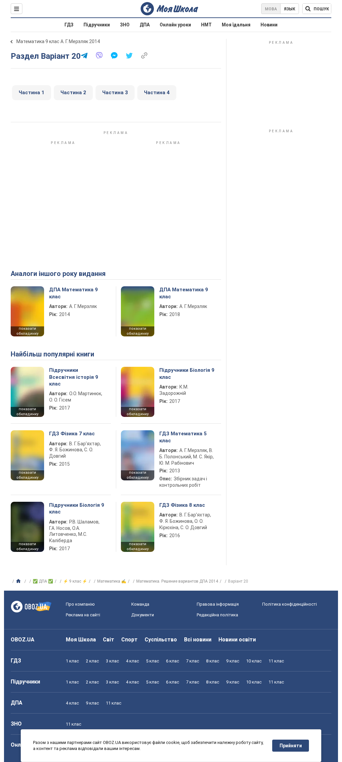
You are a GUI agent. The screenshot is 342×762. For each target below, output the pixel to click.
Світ (108, 639)
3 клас (112, 660)
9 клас (232, 660)
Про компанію (80, 604)
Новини (269, 24)
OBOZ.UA (22, 639)
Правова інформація (218, 604)
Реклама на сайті (83, 614)
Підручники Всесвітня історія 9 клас (73, 377)
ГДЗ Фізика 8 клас (182, 505)
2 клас (92, 660)
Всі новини (197, 639)
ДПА (145, 24)
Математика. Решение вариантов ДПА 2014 (177, 581)
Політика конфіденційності (289, 604)
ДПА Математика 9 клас (73, 293)
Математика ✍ (111, 581)
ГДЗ (68, 24)
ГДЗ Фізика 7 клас (72, 434)
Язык (289, 9)
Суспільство (161, 639)
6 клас (172, 660)
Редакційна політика (217, 614)
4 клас (132, 660)
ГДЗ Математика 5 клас (183, 437)
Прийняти (291, 745)
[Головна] (19, 581)
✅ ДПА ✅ (43, 581)
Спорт (129, 639)
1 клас (72, 660)
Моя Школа (81, 639)
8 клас (212, 660)
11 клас (276, 660)
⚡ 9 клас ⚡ (75, 581)
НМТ (206, 24)
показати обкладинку (27, 331)
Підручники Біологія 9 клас (186, 373)
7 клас (192, 660)
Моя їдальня (236, 24)
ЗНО (125, 24)
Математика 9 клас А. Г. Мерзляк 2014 (58, 41)
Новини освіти (237, 639)
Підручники (96, 24)
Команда (140, 604)
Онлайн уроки (175, 24)
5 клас (152, 660)
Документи (142, 614)
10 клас (254, 660)
